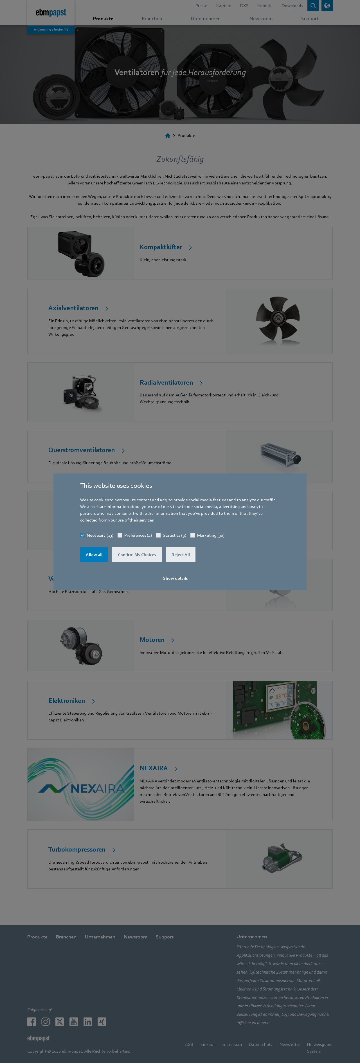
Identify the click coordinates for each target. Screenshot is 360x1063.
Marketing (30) (210, 535)
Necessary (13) (100, 535)
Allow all (94, 554)
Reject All (181, 554)
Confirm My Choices (137, 554)
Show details (175, 578)
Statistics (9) (174, 535)
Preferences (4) (138, 535)
